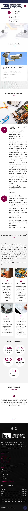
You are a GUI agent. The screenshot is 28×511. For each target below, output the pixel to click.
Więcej (6, 77)
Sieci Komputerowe (5, 462)
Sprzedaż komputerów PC (6, 458)
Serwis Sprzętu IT (4, 456)
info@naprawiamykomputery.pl (7, 481)
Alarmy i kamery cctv (5, 460)
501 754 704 (16, 12)
